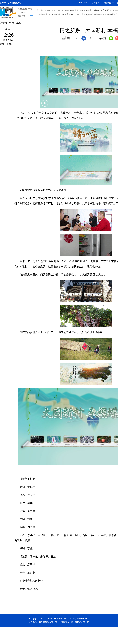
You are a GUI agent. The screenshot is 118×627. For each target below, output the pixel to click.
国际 (63, 10)
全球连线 (96, 10)
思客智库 (87, 10)
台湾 (81, 10)
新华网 (3, 22)
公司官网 (22, 12)
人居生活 (54, 14)
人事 (58, 10)
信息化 (61, 14)
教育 (103, 10)
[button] (44, 105)
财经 (67, 10)
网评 (72, 10)
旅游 (109, 14)
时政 (54, 10)
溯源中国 (98, 14)
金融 (39, 14)
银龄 (92, 14)
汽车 (43, 14)
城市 (104, 14)
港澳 (76, 10)
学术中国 (77, 14)
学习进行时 (42, 10)
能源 (113, 14)
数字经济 (69, 14)
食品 (48, 14)
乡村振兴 (85, 14)
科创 (112, 10)
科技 (107, 10)
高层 (49, 10)
